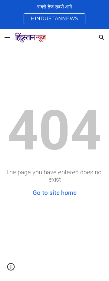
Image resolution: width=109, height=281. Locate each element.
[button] (7, 37)
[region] (54, 14)
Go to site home (55, 192)
